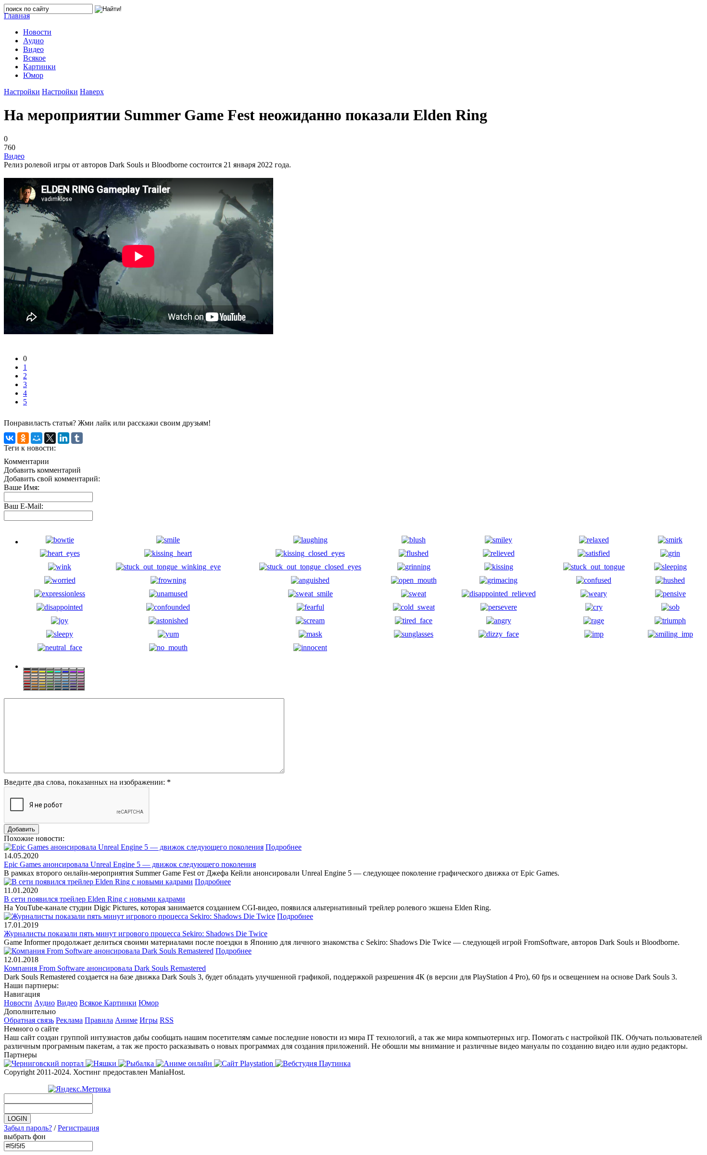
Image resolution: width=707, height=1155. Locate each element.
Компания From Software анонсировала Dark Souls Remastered (105, 968)
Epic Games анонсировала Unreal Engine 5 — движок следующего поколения (130, 864)
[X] (50, 438)
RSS (167, 1020)
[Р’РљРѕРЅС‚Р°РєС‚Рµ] (9, 438)
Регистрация (78, 1128)
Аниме (126, 1020)
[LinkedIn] (63, 438)
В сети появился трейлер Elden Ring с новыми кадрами (94, 899)
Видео (14, 156)
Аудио (44, 1003)
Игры (148, 1020)
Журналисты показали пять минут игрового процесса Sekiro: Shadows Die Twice (135, 933)
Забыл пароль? (28, 1128)
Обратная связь (29, 1020)
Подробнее (283, 847)
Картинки (120, 1003)
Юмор (149, 1003)
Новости (18, 1003)
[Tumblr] (77, 438)
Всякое (91, 1003)
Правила (99, 1020)
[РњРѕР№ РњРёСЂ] (36, 438)
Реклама (69, 1020)
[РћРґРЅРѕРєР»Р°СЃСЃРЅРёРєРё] (23, 438)
